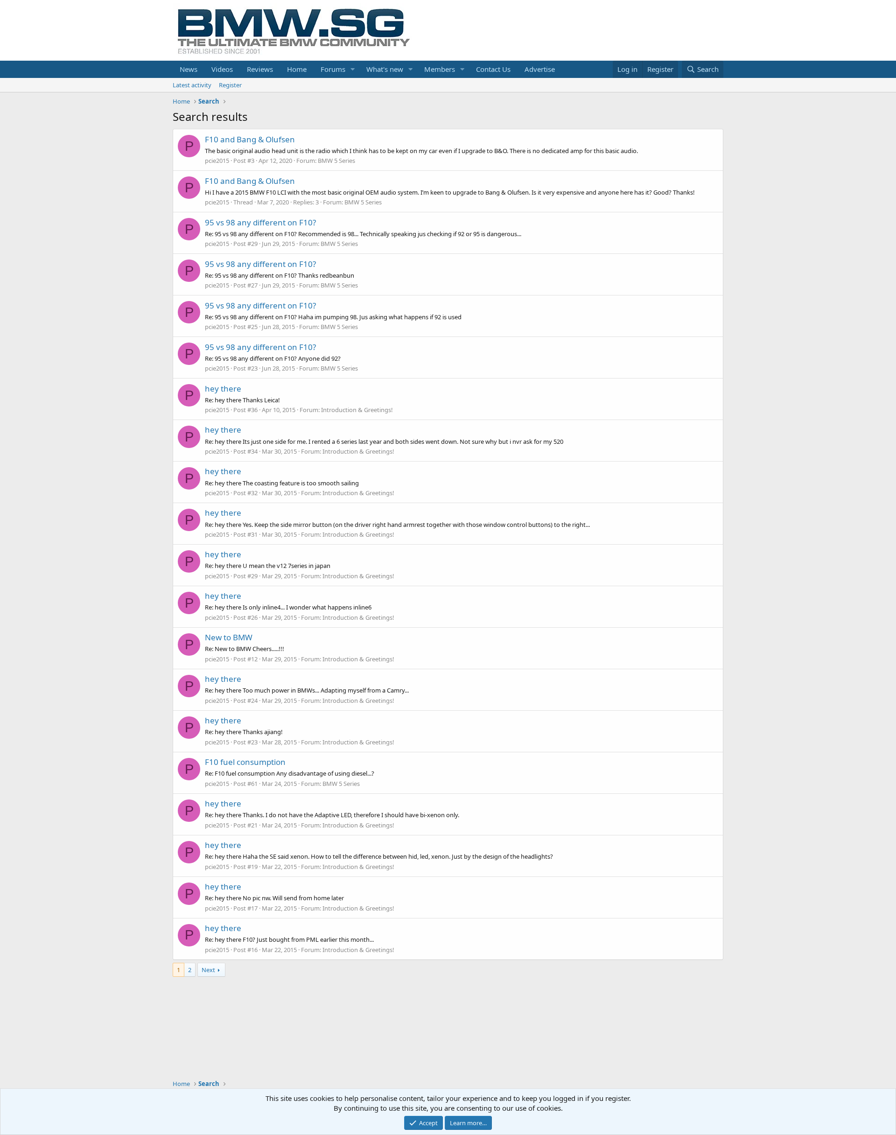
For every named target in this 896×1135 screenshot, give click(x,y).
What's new (384, 69)
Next (208, 970)
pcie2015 (217, 160)
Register (230, 85)
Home (297, 69)
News (188, 69)
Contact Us (493, 69)
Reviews (260, 69)
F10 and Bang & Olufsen (250, 139)
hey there (223, 388)
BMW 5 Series (336, 160)
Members (439, 69)
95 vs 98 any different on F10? (260, 222)
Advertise (540, 69)
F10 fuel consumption (245, 762)
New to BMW (228, 637)
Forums (333, 69)
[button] (352, 69)
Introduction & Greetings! (357, 410)
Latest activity (192, 85)
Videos (222, 69)
